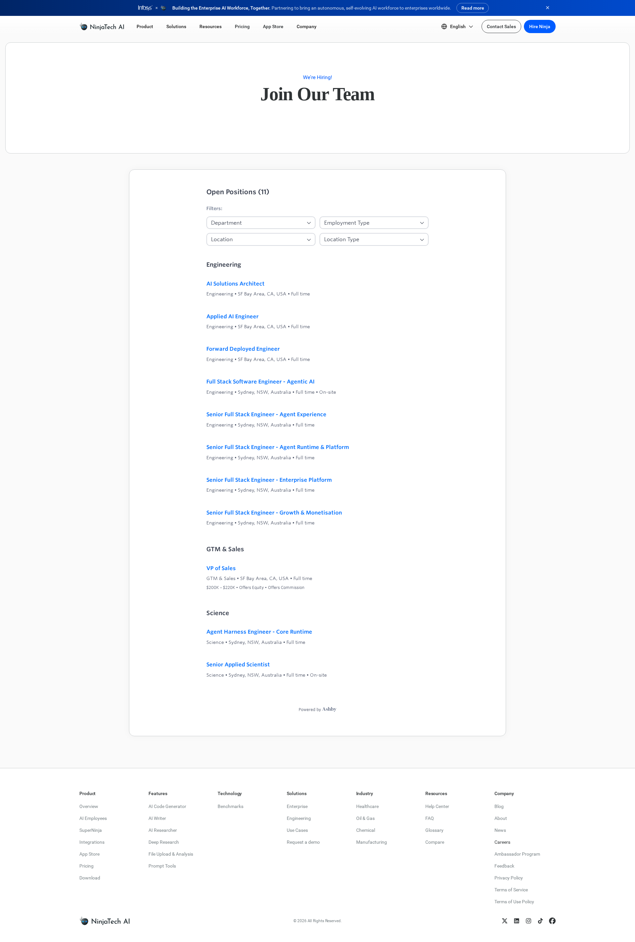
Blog (499, 806)
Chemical (365, 830)
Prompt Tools (162, 866)
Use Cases (297, 830)
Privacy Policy (508, 877)
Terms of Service (511, 889)
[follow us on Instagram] (528, 921)
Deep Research (163, 842)
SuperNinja (90, 830)
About (500, 818)
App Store (89, 854)
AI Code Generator (167, 806)
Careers (502, 842)
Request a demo (303, 842)
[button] (144, 26)
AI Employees (93, 818)
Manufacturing (371, 842)
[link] (101, 26)
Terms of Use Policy (514, 901)
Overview (88, 806)
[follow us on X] (504, 921)
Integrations (92, 842)
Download (89, 877)
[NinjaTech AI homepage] (104, 921)
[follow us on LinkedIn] (516, 921)
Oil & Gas (365, 818)
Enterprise (297, 806)
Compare (434, 842)
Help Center (437, 806)
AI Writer (157, 818)
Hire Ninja (539, 26)
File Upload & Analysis (170, 854)
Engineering (299, 818)
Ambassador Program (517, 854)
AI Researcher (162, 830)
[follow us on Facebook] (552, 921)
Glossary (434, 830)
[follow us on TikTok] (540, 921)
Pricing (86, 866)
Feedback (504, 866)
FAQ (429, 818)
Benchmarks (230, 806)
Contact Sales (501, 26)
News (500, 830)
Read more (472, 8)
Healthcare (367, 806)
